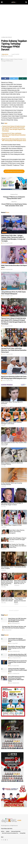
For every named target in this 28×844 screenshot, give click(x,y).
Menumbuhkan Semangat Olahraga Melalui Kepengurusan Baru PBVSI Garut (16, 648)
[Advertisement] (14, 21)
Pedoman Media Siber (15, 831)
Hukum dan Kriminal (7, 37)
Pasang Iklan (22, 833)
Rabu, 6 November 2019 (14, 623)
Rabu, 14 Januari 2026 (14, 665)
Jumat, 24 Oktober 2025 (14, 651)
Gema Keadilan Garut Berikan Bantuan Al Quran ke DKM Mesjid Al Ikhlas (16, 640)
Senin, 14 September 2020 (15, 657)
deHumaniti (5, 315)
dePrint (2, 831)
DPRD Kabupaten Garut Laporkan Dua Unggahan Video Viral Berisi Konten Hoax (17, 662)
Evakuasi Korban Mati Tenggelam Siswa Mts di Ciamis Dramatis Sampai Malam (17, 670)
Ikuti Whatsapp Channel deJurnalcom (14, 171)
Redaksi (7, 831)
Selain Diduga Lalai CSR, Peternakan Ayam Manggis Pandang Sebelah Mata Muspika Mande (17, 620)
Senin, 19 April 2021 (13, 643)
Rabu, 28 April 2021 (7, 629)
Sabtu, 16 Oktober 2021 (14, 673)
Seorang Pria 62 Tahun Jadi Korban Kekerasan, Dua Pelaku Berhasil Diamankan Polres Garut (14, 135)
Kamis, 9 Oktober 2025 (14, 682)
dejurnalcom (5, 54)
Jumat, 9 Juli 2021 (15, 54)
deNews (4, 232)
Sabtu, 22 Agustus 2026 (7, 243)
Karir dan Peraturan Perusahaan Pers (10, 833)
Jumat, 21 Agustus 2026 (7, 354)
